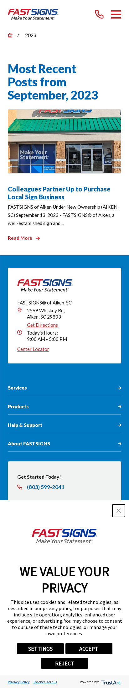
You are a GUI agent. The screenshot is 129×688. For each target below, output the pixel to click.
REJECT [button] (64, 663)
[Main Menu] (116, 14)
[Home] (33, 14)
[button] (118, 510)
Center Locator (33, 349)
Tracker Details (45, 682)
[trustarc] (110, 682)
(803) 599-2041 (45, 487)
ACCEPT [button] (88, 648)
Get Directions (42, 325)
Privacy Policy (19, 682)
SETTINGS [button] (40, 648)
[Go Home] (10, 35)
